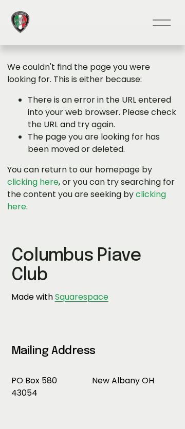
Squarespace (81, 297)
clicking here (33, 182)
